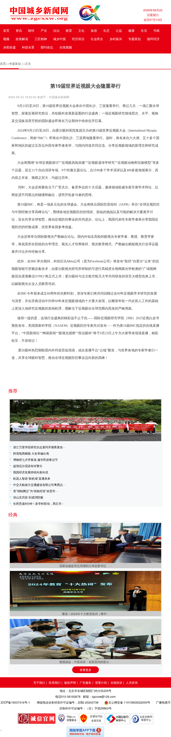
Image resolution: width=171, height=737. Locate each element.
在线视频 (65, 47)
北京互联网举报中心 (141, 718)
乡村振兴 (115, 39)
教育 (69, 30)
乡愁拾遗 (9, 47)
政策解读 (22, 39)
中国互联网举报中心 (118, 718)
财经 (31, 30)
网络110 (67, 718)
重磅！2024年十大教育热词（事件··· (85, 614)
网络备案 (92, 718)
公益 (119, 30)
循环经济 (153, 39)
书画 (156, 30)
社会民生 (97, 39)
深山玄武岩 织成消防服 (28, 497)
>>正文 (26, 63)
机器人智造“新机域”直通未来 (31, 478)
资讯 (19, 30)
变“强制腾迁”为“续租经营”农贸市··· (35, 491)
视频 (6, 39)
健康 (131, 30)
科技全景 (28, 47)
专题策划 (134, 39)
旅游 (94, 30)
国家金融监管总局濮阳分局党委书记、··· (85, 566)
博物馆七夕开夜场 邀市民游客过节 (35, 459)
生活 (144, 30)
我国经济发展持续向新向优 (30, 472)
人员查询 (132, 682)
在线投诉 (116, 682)
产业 (44, 30)
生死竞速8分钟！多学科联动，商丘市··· (38, 503)
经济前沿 (78, 39)
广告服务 (85, 682)
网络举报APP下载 (85, 731)
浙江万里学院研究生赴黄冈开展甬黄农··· (39, 447)
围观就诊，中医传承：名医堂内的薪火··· (85, 662)
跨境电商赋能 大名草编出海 (31, 453)
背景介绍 (101, 682)
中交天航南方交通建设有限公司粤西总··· (39, 485)
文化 (81, 30)
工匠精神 (40, 39)
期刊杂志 (47, 47)
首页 (6, 30)
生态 (106, 30)
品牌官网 (36, 718)
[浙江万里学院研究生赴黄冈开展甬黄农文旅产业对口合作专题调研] (85, 420)
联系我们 (54, 682)
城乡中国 (59, 39)
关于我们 (39, 682)
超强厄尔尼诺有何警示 (27, 466)
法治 (56, 30)
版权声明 (70, 682)
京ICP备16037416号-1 (15, 702)
